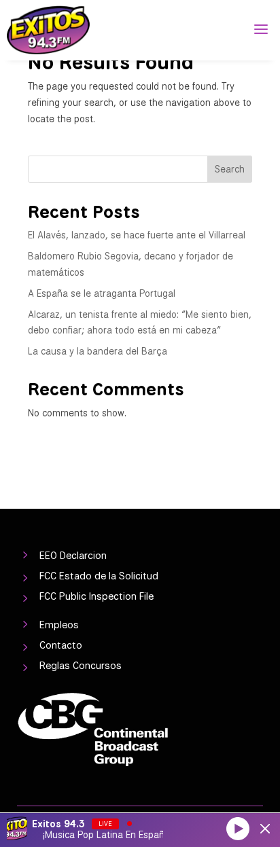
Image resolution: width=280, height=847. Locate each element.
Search (230, 169)
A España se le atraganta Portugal (101, 293)
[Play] (238, 828)
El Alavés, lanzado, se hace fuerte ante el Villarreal (136, 235)
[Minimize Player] (265, 829)
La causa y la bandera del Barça (97, 351)
